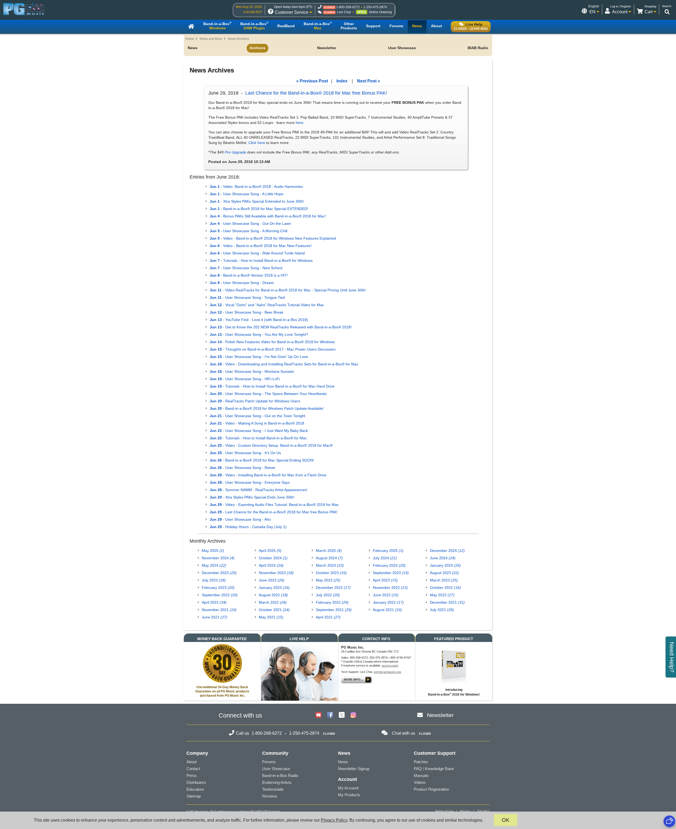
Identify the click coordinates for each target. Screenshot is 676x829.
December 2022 (333, 587)
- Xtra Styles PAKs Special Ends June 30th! (252, 497)
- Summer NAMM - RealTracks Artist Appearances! (258, 490)
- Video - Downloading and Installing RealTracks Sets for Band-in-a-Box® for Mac (284, 364)
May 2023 (328, 580)
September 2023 (391, 573)
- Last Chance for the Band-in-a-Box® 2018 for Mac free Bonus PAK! (273, 512)
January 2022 (388, 602)
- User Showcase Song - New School (246, 268)
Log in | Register (620, 6)
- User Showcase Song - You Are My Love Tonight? (259, 334)
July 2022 (328, 595)
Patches (421, 762)
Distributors (196, 782)
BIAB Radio (478, 48)
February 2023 (218, 587)
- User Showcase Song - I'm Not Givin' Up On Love (259, 357)
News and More (211, 39)
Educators (195, 789)
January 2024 (445, 565)
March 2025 (329, 550)
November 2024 (218, 558)
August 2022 (273, 595)
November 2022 (390, 587)
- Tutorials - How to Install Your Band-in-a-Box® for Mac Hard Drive (272, 386)
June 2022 (385, 595)
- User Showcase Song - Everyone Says (250, 482)
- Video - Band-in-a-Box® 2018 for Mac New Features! (261, 246)
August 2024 (329, 558)
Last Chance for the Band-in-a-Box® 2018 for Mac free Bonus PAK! (316, 93)
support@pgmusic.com (387, 672)
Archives (257, 48)
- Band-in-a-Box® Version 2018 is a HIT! (249, 275)
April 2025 (270, 550)
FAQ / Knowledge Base (434, 768)
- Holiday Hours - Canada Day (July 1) (248, 527)
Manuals (421, 775)
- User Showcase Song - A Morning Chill (248, 231)
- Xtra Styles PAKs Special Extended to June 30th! (257, 201)
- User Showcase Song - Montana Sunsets (252, 371)
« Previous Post (312, 81)
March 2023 (444, 580)
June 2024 (443, 558)
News (193, 48)
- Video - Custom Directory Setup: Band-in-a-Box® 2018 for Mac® (271, 445)
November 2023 (276, 573)
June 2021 (214, 617)
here (299, 122)
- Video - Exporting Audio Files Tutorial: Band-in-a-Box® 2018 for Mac (274, 504)
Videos (420, 782)
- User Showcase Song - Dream (242, 283)
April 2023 (385, 580)
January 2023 (274, 587)
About (191, 762)
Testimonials (273, 789)
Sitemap (193, 796)
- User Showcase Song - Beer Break (246, 312)
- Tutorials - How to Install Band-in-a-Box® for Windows (261, 260)
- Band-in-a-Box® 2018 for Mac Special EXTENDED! (259, 209)
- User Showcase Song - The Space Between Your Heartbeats (268, 394)
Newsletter (326, 48)
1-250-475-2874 (375, 7)
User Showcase (402, 48)
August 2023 (444, 573)
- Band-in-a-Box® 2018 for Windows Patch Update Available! (267, 408)
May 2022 (442, 595)
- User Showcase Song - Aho (240, 519)
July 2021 (442, 610)
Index (342, 81)
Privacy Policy (334, 820)
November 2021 (219, 610)
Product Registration (431, 789)
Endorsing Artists (277, 782)
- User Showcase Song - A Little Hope (246, 194)
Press (191, 775)
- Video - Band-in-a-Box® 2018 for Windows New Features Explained (273, 238)
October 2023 (331, 573)
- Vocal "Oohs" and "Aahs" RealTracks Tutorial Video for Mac (267, 305)
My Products (349, 795)
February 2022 (332, 602)
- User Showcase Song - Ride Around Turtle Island (257, 253)
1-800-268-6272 (348, 7)
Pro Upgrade (235, 152)
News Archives (238, 39)
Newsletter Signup (353, 768)
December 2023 (219, 573)
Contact (193, 768)
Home (189, 39)
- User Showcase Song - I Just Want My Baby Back (259, 431)
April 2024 (271, 565)
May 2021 (271, 617)
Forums (269, 762)
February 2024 (389, 565)
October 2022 (445, 587)
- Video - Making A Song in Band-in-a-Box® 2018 (257, 423)
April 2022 (214, 602)
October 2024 (273, 558)
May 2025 (213, 550)
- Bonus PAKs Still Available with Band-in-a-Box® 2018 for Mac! (268, 216)
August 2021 (387, 610)
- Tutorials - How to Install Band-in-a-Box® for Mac (258, 438)
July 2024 (385, 558)
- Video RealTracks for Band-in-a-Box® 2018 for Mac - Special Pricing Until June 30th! (288, 290)
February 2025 (388, 550)
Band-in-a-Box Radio (280, 775)
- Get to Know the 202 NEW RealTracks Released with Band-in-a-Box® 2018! (281, 327)
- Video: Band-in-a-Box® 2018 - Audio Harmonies (256, 186)
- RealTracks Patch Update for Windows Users (255, 401)
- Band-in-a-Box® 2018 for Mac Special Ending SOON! (262, 460)
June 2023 (271, 580)
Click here (256, 143)
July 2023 (214, 580)
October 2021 (274, 610)
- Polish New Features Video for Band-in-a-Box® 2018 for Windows (272, 342)
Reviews (269, 796)
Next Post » (368, 81)
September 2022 (220, 595)
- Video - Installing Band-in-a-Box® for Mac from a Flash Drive (268, 475)
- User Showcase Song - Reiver (242, 467)
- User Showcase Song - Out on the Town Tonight (257, 416)
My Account (348, 788)
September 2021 (334, 610)
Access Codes (390, 666)
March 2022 (273, 602)
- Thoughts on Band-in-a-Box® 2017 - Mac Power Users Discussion (273, 349)
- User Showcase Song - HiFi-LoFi (245, 379)
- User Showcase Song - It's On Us (245, 453)
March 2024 (330, 565)
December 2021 (447, 602)
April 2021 (328, 617)
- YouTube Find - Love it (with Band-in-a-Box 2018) (259, 320)
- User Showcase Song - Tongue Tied (247, 297)
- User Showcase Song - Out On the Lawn (250, 223)
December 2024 (447, 550)
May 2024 (214, 565)
